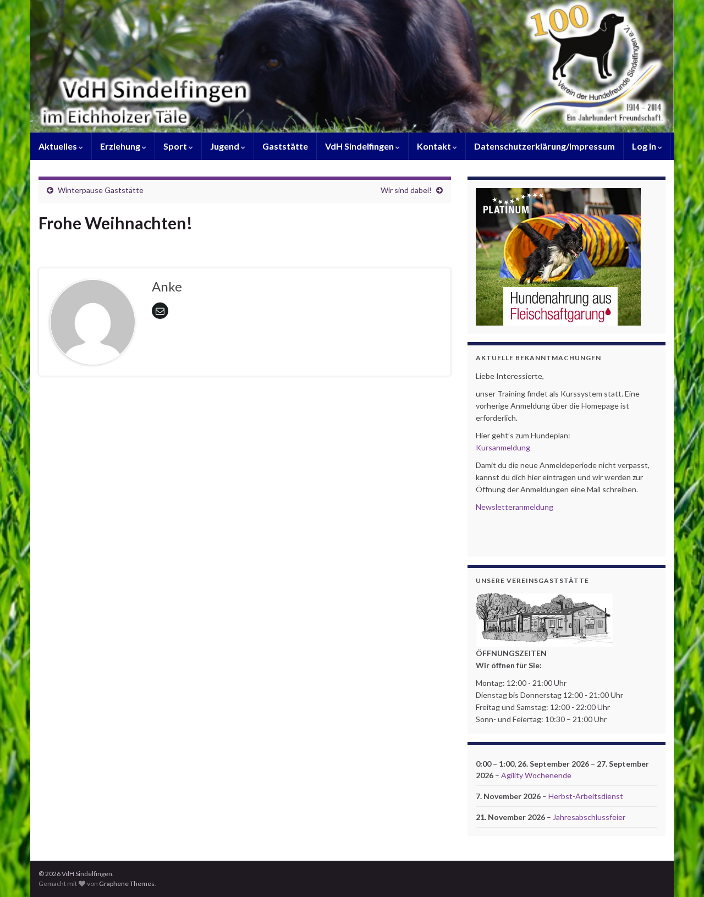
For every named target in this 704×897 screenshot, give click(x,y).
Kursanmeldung (503, 447)
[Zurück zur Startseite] (352, 66)
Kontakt (435, 146)
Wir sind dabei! (406, 190)
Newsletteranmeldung (514, 506)
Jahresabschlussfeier (589, 817)
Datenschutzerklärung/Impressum (544, 146)
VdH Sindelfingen (360, 146)
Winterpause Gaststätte (101, 190)
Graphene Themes (127, 883)
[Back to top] (679, 872)
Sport (176, 146)
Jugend (225, 146)
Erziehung (121, 146)
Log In (645, 146)
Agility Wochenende (536, 775)
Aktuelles (58, 146)
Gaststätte (285, 146)
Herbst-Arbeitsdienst (585, 796)
